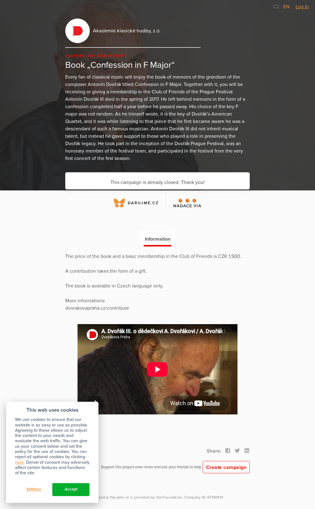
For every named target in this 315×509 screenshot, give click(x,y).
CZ (277, 7)
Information (157, 239)
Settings (33, 489)
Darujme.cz (119, 497)
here (19, 462)
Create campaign (226, 467)
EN (286, 7)
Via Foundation (169, 497)
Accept (71, 489)
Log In (302, 7)
